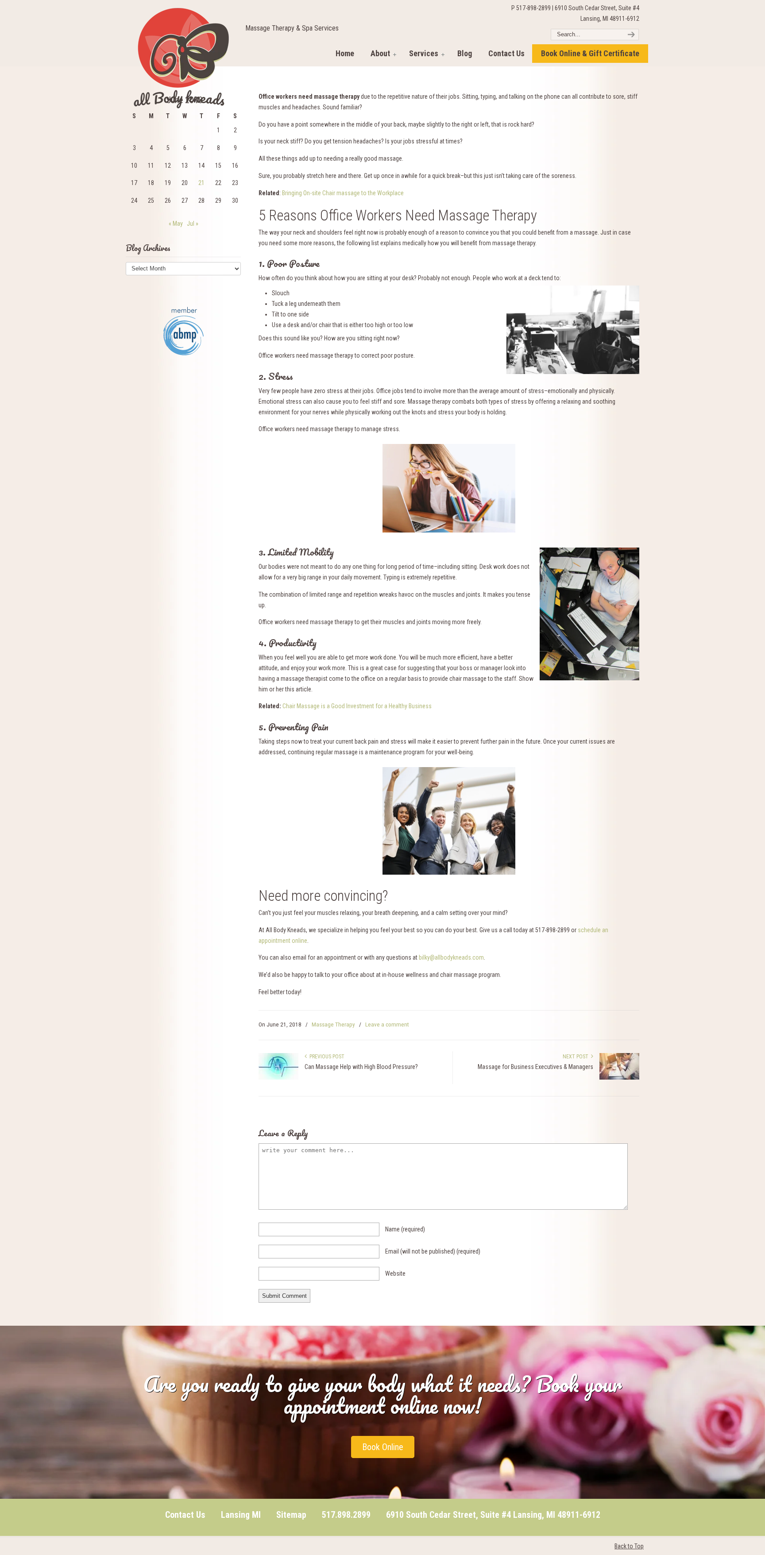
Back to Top (629, 1546)
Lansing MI (241, 1514)
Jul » (192, 223)
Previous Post (325, 1056)
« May (176, 223)
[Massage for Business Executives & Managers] (619, 1078)
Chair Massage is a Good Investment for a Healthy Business (357, 706)
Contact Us (185, 1514)
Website (395, 1273)
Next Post (577, 1056)
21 (201, 182)
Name (405, 1229)
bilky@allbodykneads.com (451, 957)
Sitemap (291, 1514)
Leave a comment (387, 1024)
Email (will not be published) (432, 1251)
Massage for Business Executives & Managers (535, 1066)
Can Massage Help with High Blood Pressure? (361, 1066)
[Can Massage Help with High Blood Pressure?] (278, 1078)
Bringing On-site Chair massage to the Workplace (343, 193)
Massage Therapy (333, 1024)
